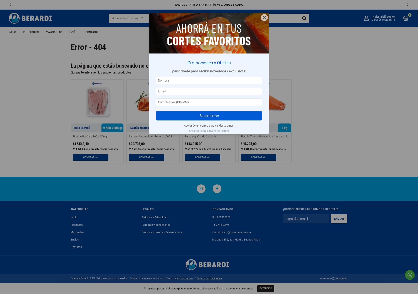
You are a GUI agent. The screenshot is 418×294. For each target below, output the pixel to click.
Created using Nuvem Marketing (209, 130)
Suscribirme (209, 116)
